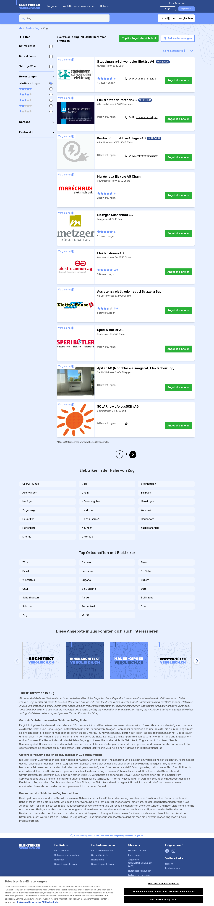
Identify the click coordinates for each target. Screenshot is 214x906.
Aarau (85, 597)
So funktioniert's (99, 855)
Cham (85, 492)
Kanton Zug (32, 28)
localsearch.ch (172, 868)
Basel (25, 571)
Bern (144, 562)
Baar (84, 483)
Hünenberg (29, 527)
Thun (144, 606)
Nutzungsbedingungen (139, 871)
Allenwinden (29, 492)
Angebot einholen (178, 80)
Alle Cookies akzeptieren (163, 899)
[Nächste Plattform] (196, 661)
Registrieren (187, 9)
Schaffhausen (30, 597)
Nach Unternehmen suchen (79, 6)
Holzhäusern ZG (91, 519)
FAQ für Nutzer (61, 850)
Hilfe (103, 6)
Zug (24, 615)
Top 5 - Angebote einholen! (139, 38)
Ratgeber (52, 6)
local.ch (169, 863)
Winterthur (28, 580)
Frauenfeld (88, 606)
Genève (86, 562)
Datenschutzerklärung (139, 875)
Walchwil (146, 510)
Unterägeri (88, 536)
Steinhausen (148, 483)
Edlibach (146, 492)
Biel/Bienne (89, 588)
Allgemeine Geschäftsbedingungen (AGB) (140, 863)
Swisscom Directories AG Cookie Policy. (38, 902)
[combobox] (67, 18)
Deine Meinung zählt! (109, 836)
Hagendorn (147, 519)
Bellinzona (147, 597)
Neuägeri (27, 501)
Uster (144, 588)
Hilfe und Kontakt (137, 850)
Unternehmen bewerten (66, 855)
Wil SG (85, 615)
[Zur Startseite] (31, 6)
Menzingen (147, 501)
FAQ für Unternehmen (102, 850)
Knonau (26, 536)
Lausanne (87, 571)
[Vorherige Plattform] (17, 661)
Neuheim (87, 527)
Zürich (26, 562)
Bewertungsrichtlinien (65, 864)
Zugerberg (28, 510)
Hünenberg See (91, 501)
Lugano (86, 580)
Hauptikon (28, 519)
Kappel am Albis (150, 527)
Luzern (145, 580)
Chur (25, 588)
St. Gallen (146, 571)
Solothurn (28, 606)
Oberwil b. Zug (30, 483)
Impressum (134, 855)
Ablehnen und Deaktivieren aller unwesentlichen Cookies (164, 891)
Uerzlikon (87, 510)
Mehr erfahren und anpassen (163, 883)
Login (167, 9)
